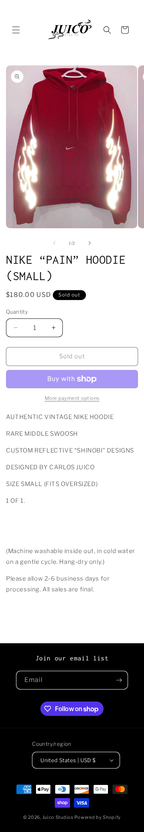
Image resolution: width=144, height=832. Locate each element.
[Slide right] (89, 243)
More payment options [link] (72, 398)
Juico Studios (58, 817)
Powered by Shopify (97, 817)
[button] (16, 30)
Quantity (17, 311)
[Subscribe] (119, 680)
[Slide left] (54, 243)
